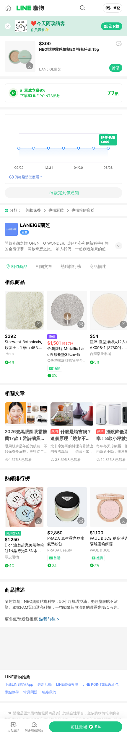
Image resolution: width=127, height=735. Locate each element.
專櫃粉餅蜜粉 (83, 210)
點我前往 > (49, 618)
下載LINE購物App (19, 684)
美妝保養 (33, 210)
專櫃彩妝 (56, 210)
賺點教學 (12, 692)
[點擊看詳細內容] (24, 310)
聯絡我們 (49, 692)
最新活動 (45, 684)
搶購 (116, 68)
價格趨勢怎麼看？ (28, 177)
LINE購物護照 (67, 684)
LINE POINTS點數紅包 (100, 684)
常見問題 (30, 692)
